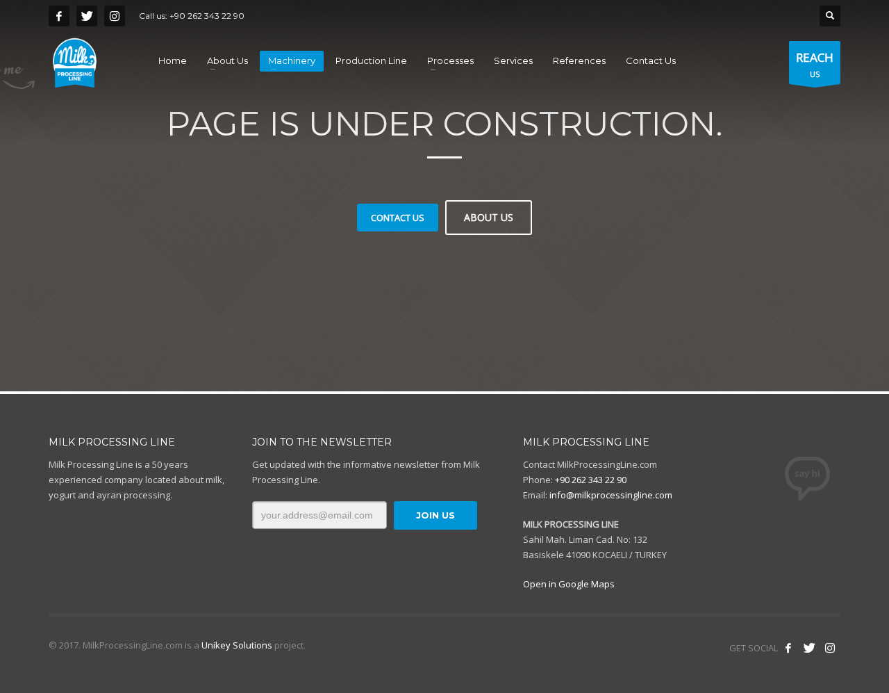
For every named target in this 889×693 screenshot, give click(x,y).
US (814, 64)
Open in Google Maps (569, 584)
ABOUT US (488, 217)
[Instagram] (114, 16)
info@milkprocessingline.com (610, 495)
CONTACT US (397, 217)
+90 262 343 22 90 (206, 15)
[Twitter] (86, 16)
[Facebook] (59, 16)
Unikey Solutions (236, 645)
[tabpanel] (444, 195)
